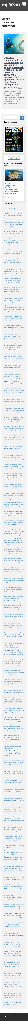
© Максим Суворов (11, 390)
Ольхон (15, 629)
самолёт (9, 886)
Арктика (13, 493)
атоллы (8, 724)
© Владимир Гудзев (15, 336)
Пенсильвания (19, 636)
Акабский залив (12, 473)
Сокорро (12, 672)
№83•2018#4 (18, 986)
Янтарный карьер (10, 717)
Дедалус (8, 538)
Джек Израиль (12, 538)
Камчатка (19, 562)
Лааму (10, 585)
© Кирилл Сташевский (12, 379)
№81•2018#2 (6, 986)
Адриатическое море (15, 471)
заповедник (14, 762)
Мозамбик (19, 612)
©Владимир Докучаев (8, 338)
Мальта (16, 600)
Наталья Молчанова (17, 616)
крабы (14, 773)
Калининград (6, 562)
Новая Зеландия (11, 621)
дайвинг (17, 753)
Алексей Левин (6, 477)
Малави (22, 594)
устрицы (7, 911)
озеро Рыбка (10, 813)
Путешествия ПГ (13, 645)
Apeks (18, 220)
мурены (22, 793)
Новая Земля (16, 621)
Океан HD (9, 627)
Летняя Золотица (10, 589)
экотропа (8, 924)
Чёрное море (11, 701)
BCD (11, 226)
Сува (10, 677)
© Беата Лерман (21, 320)
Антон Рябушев (20, 491)
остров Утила (9, 836)
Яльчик (5, 717)
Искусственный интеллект (9, 556)
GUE (22, 238)
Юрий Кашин (14, 715)
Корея (23, 576)
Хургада (9, 699)
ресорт (17, 877)
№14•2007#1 (18, 940)
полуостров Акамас (7, 866)
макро (19, 778)
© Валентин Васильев (17, 325)
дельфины (12, 755)
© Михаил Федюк (10, 401)
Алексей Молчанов (8, 480)
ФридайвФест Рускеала (19, 694)
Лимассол (21, 589)
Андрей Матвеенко (7, 488)
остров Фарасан (15, 836)
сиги (8, 893)
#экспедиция (6, 213)
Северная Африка (17, 663)
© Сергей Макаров (18, 441)
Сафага (15, 661)
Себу (23, 661)
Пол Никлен (6, 643)
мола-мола (13, 784)
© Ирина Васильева (17, 374)
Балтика (12, 502)
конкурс (14, 771)
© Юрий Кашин (14, 464)
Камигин (15, 562)
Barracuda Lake (7, 226)
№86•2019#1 (18, 989)
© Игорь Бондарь (19, 369)
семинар (12, 891)
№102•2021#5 (18, 1000)
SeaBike (13, 260)
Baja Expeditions (19, 224)
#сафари (6, 211)
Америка (7, 486)
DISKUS (19, 231)
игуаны (18, 762)
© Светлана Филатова (8, 435)
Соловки (16, 672)
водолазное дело (7, 735)
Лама (12, 587)
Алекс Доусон (6, 475)
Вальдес (22, 515)
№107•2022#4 (13, 1004)
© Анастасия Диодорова (13, 298)
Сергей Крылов (10, 668)
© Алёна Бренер (14, 296)
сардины (20, 886)
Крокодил (17, 580)
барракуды (15, 726)
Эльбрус (13, 710)
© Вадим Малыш (9, 325)
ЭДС (7, 710)
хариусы (13, 915)
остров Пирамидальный (12, 831)
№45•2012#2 (11, 962)
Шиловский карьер (19, 706)
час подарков (9, 917)
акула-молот (15, 721)
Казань (9, 560)
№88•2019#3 (12, 991)
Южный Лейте (21, 712)
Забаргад (21, 547)
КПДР (14, 558)
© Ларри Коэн (17, 386)
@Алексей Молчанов (11, 215)
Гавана (9, 524)
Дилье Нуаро (19, 540)
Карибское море (10, 567)
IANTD (16, 240)
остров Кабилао (11, 820)
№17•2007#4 (18, 942)
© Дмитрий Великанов (16, 354)
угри (4, 911)
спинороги (6, 902)
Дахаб (5, 538)
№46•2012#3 (17, 962)
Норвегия (6, 625)
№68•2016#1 (17, 975)
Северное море (15, 665)
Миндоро (14, 609)
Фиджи (14, 690)
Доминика (13, 542)
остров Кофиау (16, 822)
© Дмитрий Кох (15, 356)
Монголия (5, 614)
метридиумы (16, 782)
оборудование (18, 802)
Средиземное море (18, 674)
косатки (21, 771)
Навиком (11, 616)
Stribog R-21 (11, 264)
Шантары (6, 703)
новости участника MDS (19, 800)
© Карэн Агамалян (12, 376)
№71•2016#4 (19, 977)
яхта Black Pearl (17, 928)
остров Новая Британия (14, 829)
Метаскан (5, 609)
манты (14, 780)
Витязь (7, 520)
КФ (16, 558)
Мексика (12, 607)
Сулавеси (16, 677)
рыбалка (16, 884)
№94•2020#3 (12, 995)
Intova (22, 240)
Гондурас (15, 529)
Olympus (16, 253)
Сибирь (21, 668)
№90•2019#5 (6, 993)
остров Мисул (13, 827)
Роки (10, 656)
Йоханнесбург (10, 558)
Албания (20, 473)
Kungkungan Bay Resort (15, 244)
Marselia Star (14, 247)
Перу (15, 638)
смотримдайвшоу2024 (8, 895)
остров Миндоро (7, 827)
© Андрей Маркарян (15, 307)
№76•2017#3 (11, 982)
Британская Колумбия (18, 513)
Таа (19, 677)
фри (11, 913)
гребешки (12, 746)
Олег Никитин (10, 629)
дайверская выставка (9, 752)
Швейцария (17, 703)
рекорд (14, 877)
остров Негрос (6, 829)
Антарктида (10, 491)
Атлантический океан (18, 495)
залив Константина (15, 760)
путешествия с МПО (8, 872)
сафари (6, 888)
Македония (16, 591)
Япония (15, 717)
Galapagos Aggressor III (8, 238)
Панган (16, 634)
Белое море (16, 506)
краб (8, 773)
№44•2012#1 (6, 962)
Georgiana (19, 238)
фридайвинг (16, 913)
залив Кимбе (9, 760)
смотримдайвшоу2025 (9, 897)
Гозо (16, 527)
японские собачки (12, 926)
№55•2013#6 (12, 966)
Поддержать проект (14, 158)
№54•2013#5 (6, 966)
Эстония (22, 710)
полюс (21, 866)
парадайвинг (15, 840)
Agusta (5, 220)
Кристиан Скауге (7, 580)
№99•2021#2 (18, 997)
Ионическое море (12, 553)
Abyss (15, 217)
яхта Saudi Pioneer (17, 935)
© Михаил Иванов (19, 397)
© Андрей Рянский (12, 314)
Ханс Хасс (20, 697)
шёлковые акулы (12, 922)
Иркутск (22, 553)
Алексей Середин (16, 480)
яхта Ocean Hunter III (19, 933)
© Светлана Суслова (20, 433)
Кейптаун (13, 569)
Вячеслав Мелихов (15, 522)
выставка (15, 737)
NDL (14, 251)
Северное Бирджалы (8, 665)
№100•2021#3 (6, 1000)
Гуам (9, 531)
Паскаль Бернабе (10, 636)
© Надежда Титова (12, 403)
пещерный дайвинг (10, 845)
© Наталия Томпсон (12, 406)
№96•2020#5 (18, 995)
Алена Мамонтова (10, 482)
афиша (12, 724)
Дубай (8, 544)
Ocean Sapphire (11, 253)
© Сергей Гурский (7, 439)
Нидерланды (9, 618)
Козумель (22, 569)
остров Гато (15, 818)
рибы (23, 877)
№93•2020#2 (6, 995)
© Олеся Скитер (20, 417)
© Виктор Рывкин (21, 332)
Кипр (19, 569)
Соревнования (21, 672)
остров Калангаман (17, 820)
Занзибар (5, 549)
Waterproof (6, 269)
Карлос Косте (19, 567)
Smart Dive (19, 262)
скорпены (17, 893)
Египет (17, 544)
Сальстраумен (10, 659)
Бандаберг (16, 502)
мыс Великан (6, 796)
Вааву (13, 515)
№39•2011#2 (11, 957)
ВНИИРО (9, 515)
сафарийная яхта (11, 888)
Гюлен (14, 531)
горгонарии (22, 744)
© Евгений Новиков (12, 363)
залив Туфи (9, 762)
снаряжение (18, 897)
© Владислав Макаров (16, 341)
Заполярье (10, 549)
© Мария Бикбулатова (15, 392)
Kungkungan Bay (7, 244)
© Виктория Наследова (8, 334)
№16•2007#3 (12, 942)
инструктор (6, 764)
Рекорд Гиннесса (16, 654)
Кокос (5, 571)
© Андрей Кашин (19, 305)
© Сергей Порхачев (13, 444)
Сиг (4, 670)
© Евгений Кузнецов (14, 360)
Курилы (13, 582)
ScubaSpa (6, 260)
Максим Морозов (11, 594)
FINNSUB (10, 235)
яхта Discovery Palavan (11, 931)
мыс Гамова (11, 796)
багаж (15, 724)
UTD (23, 267)
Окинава (16, 627)
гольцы (18, 744)
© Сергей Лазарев (10, 441)
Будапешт (6, 515)
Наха (22, 616)
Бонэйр (5, 511)
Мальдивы (7, 601)
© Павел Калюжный (10, 424)
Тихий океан (10, 683)
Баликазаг (21, 500)
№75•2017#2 (6, 982)
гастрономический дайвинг (9, 741)
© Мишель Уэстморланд (18, 401)
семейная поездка (7, 891)
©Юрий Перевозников (13, 466)
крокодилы (21, 773)
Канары (5, 565)
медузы (5, 782)
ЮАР (5, 712)
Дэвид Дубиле (12, 544)
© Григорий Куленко (15, 347)
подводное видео (7, 855)
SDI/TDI (9, 260)
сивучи (5, 893)
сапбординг (13, 886)
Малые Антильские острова (18, 596)
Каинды (16, 560)
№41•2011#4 (6, 960)
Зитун (20, 549)
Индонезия (6, 553)
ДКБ (16, 531)
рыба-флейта (12, 884)
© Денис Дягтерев (16, 349)
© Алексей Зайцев (11, 289)
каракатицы (14, 767)
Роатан (7, 656)
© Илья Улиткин (10, 374)
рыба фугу (20, 884)
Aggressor (19, 218)
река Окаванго (17, 875)
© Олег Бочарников (12, 415)
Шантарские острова (18, 701)
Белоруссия (21, 506)
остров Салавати (7, 834)
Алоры (8, 484)
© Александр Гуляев (19, 276)
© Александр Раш (14, 282)
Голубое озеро (10, 529)
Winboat (10, 269)
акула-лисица (10, 721)
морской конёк (15, 793)
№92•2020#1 (18, 993)
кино (23, 767)
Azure (14, 224)
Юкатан (10, 715)
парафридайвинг (7, 843)
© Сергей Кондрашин (15, 439)
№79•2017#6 (12, 984)
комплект (5, 771)
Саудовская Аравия (10, 661)
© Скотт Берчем (18, 446)
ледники (18, 775)
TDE (13, 267)
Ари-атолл (10, 493)
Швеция (21, 703)
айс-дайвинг (8, 719)
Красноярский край (19, 578)
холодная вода (19, 915)
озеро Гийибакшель (7, 807)
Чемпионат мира (18, 699)
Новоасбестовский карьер (9, 623)
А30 (10, 468)
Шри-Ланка (15, 708)
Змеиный (5, 551)
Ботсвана (9, 513)
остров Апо (17, 816)
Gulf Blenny (9, 240)
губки (12, 748)
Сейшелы (5, 668)
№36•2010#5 (12, 955)
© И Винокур (17, 367)
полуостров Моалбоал (15, 866)
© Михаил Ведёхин (11, 397)
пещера (5, 845)
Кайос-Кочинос (21, 560)
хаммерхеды (6, 915)
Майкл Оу (11, 591)
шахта (10, 920)
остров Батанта (10, 818)
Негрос (5, 618)
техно (8, 906)
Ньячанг (12, 625)
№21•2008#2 (18, 944)
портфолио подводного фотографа (12, 868)
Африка (12, 497)
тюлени (22, 908)
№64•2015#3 (12, 973)
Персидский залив (10, 638)
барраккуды (11, 726)
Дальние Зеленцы (11, 535)
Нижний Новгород (15, 618)
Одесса (17, 625)
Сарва (5, 661)
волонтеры (17, 735)
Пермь (5, 638)
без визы (9, 728)
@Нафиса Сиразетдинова (9, 217)
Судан (12, 677)
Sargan (17, 258)
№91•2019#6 (12, 993)
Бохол (12, 513)
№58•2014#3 (12, 969)
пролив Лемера (12, 870)
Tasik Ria (10, 267)
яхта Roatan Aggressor (8, 935)
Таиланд (5, 679)
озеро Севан (15, 813)
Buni (13, 229)
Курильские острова (19, 582)
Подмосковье (21, 641)
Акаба (7, 473)
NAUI (18, 249)
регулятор (18, 872)
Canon (15, 229)
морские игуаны (7, 789)
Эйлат (10, 710)
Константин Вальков (11, 573)
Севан (5, 663)
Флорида (22, 692)
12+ (10, 213)
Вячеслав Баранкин (7, 522)
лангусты (12, 775)
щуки (16, 922)
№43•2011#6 (17, 960)
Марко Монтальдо (12, 605)
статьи (16, 902)
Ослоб (12, 632)
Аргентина (6, 493)
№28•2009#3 (18, 949)
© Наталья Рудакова (12, 408)
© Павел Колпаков (17, 424)
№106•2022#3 (7, 1004)
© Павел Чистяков (20, 426)
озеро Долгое (20, 807)
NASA (16, 249)
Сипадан (19, 670)
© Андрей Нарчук (11, 309)
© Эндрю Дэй (21, 459)
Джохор (11, 540)
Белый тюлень (6, 509)
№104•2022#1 (13, 1002)
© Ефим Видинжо (12, 367)
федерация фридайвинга (14, 911)
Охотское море (7, 634)
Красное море (12, 578)
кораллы (18, 771)
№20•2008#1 (12, 944)
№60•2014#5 (6, 971)
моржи (17, 784)
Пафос (15, 636)
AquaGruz (12, 222)
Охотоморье (19, 632)
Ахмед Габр (16, 497)
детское (15, 755)
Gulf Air (5, 240)
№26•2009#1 (12, 949)
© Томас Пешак (10, 457)
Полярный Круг (11, 643)
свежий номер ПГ (18, 888)
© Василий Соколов (11, 329)
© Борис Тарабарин (15, 323)
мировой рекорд (7, 784)
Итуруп (19, 556)
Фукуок (13, 697)
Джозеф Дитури (7, 540)
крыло (9, 775)
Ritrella (11, 258)
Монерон (10, 614)
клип (18, 769)
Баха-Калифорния (12, 504)
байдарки (18, 724)
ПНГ (10, 634)
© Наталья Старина (20, 408)
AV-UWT (8, 224)
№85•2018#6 (12, 989)
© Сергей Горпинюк (19, 437)
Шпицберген (10, 708)
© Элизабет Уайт (15, 459)
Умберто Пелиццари (7, 688)
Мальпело (12, 600)
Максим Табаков (17, 594)
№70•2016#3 (13, 977)
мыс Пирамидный (11, 798)
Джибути (17, 538)
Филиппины (7, 692)
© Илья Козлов (17, 372)
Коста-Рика (6, 578)
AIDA (16, 220)
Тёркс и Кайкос (14, 686)
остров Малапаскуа (18, 825)
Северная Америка (10, 663)
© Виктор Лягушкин (13, 332)
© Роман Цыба (17, 430)
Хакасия (16, 697)
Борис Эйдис (15, 511)
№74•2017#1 (17, 980)
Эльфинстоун (17, 710)
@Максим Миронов (18, 215)
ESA (8, 235)
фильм (5, 913)
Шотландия (6, 708)
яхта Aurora (11, 928)
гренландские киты (17, 746)
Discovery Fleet (14, 231)
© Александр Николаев (15, 280)
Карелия (5, 567)
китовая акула (6, 769)
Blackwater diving (19, 226)
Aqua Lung (17, 222)
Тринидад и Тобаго (17, 683)
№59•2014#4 (18, 969)
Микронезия (10, 609)
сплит (9, 902)
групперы (9, 748)
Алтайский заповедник (16, 484)
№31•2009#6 (19, 951)
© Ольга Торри (10, 421)
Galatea (15, 238)
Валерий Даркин (17, 515)
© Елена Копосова (13, 365)
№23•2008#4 (12, 946)
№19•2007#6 (6, 944)
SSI (8, 264)
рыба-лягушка (19, 881)
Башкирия (22, 504)
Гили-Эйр (9, 527)
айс (4, 719)
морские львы (14, 791)
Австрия (21, 468)
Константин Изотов (19, 573)
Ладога (15, 585)
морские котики (13, 789)
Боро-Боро (20, 511)
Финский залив (17, 692)
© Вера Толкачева (19, 329)
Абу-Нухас (13, 468)
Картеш (5, 569)
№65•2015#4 (18, 973)
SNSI (23, 262)
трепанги (8, 908)
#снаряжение (12, 211)
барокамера (6, 726)
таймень (22, 904)
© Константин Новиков (15, 383)
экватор (5, 924)
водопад (13, 735)
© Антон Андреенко (19, 318)
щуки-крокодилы (21, 922)
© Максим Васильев (13, 388)
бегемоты (5, 728)
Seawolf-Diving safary (19, 260)
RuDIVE (14, 258)
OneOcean (6, 255)
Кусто (5, 585)
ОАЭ (15, 625)
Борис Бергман (10, 511)
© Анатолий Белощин (12, 300)
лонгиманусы (6, 778)
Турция (9, 686)
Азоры (5, 473)
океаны (8, 816)
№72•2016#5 (6, 980)
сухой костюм (10, 904)
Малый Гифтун (6, 598)
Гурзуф (11, 531)
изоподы (21, 762)
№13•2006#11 (12, 940)
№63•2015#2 (6, 973)
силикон (10, 893)
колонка (21, 769)
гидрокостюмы (7, 744)
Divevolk (13, 233)
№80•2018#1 (17, 984)
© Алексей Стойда (9, 294)
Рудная (16, 656)
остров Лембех (11, 825)
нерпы (13, 800)
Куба (7, 582)
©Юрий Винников (20, 462)
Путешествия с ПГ (8, 652)
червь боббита (15, 917)
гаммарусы (16, 739)
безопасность (14, 728)
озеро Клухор (16, 809)
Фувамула (6, 697)
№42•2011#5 (11, 960)
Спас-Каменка (12, 674)
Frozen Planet (19, 235)
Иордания (18, 553)
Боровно (5, 513)
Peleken (7, 258)
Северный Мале (21, 665)
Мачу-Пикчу (18, 605)
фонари (8, 913)
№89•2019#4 (18, 991)
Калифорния (11, 562)
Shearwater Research (8, 262)
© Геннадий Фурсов (10, 345)
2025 (15, 213)
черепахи (20, 917)
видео (15, 733)
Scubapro (21, 258)
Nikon (21, 251)
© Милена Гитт (11, 394)
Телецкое (11, 681)
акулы (20, 722)
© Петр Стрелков (15, 428)
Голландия (19, 527)
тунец (19, 908)
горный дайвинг (7, 746)
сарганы (17, 886)
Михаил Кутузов (10, 612)
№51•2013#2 (11, 964)
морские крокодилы (20, 789)
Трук (4, 686)
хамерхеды (22, 913)
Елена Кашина (11, 547)
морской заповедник (7, 793)
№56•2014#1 (18, 966)
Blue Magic (10, 229)
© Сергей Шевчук (11, 446)
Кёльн (7, 585)
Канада (23, 562)
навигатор (17, 798)
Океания (12, 627)
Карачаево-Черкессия (19, 565)
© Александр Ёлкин (12, 273)
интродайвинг (15, 764)
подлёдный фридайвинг (12, 864)
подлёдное (14, 861)
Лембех (14, 587)
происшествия (6, 870)
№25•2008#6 (7, 949)
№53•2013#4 (17, 964)
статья (19, 902)
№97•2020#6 (7, 997)
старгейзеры (12, 902)
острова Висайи (10, 838)
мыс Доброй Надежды (18, 796)
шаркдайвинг (6, 920)
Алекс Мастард (12, 475)
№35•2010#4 (6, 955)
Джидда (20, 538)
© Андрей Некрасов (19, 309)
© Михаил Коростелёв (13, 399)
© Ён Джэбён (15, 271)
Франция (13, 694)
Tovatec (15, 267)
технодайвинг (12, 906)
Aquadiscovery (7, 222)
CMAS (5, 231)
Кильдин (16, 569)
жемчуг (5, 760)
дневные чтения (14, 758)
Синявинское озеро (13, 670)
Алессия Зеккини (17, 482)
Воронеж (18, 520)
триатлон (12, 908)
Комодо (16, 571)
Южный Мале (6, 715)
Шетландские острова (8, 706)
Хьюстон (12, 699)
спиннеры (21, 899)
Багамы (8, 500)
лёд (13, 778)
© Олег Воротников (19, 415)
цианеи (5, 917)
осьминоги (10, 840)
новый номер (6, 802)
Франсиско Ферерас (7, 694)
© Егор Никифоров (19, 363)
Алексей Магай (19, 477)
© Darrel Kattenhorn (16, 269)
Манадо (19, 600)
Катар (8, 569)
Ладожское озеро (20, 585)
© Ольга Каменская (14, 419)
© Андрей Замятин (12, 305)
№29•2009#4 (7, 951)
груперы (5, 748)
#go (5, 208)
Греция (19, 529)
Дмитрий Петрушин (7, 542)
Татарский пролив (14, 679)
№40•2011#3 (17, 957)
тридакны (16, 908)
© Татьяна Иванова (15, 455)
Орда (20, 629)
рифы (5, 879)
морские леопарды (7, 791)
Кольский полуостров (10, 571)
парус (11, 843)
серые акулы (20, 891)
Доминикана (17, 542)
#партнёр (18, 208)
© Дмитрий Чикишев (19, 358)
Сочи (8, 674)
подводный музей (7, 859)
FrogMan (14, 235)
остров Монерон (19, 827)
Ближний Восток (19, 509)
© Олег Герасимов (13, 417)
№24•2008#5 (18, 946)
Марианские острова (8, 603)
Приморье (21, 643)
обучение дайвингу (7, 805)
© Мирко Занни (17, 394)
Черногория (6, 701)
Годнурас (13, 527)
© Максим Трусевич (19, 390)
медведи (22, 780)
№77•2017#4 (17, 982)
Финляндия (12, 692)
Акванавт (17, 473)
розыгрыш (8, 879)
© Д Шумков (10, 349)
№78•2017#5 (6, 984)
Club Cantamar (20, 229)
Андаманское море (13, 486)
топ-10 (5, 908)
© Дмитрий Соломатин (10, 358)
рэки (5, 886)
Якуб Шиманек (20, 715)
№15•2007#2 (7, 942)
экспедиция (6, 926)
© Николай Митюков (13, 412)
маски (17, 780)
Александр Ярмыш (18, 475)
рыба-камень (18, 879)
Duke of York (20, 233)
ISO (5, 242)
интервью (10, 764)
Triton (19, 267)
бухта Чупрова (11, 733)
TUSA (21, 267)
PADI (14, 255)
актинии (5, 721)
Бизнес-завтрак (12, 509)
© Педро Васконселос (8, 428)
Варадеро (5, 518)
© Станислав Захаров (16, 448)
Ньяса (9, 625)
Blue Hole (5, 229)
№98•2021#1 (12, 997)
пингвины (16, 845)
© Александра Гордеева (14, 287)
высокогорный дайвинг (8, 737)
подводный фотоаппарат (15, 859)
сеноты (16, 891)
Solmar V (5, 264)
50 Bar (12, 213)
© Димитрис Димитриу (20, 352)
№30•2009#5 (13, 951)
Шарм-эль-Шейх (11, 703)
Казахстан (12, 560)
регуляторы (6, 875)
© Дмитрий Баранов (7, 354)
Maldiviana (8, 247)
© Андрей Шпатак (14, 316)
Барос (7, 504)
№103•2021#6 (6, 1002)
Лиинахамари (16, 589)
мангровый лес (6, 780)
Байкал (12, 500)
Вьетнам (22, 520)
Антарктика (15, 491)
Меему (8, 607)
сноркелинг (6, 899)
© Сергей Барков (15, 435)
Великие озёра (10, 518)
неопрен (9, 800)
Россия (13, 656)
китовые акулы (12, 769)
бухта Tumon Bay (10, 730)
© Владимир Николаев (16, 338)
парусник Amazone (16, 843)
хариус (10, 915)
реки (12, 877)
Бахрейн (17, 504)
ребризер (14, 872)
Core (7, 231)
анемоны (5, 724)
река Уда (9, 877)
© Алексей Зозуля (18, 289)
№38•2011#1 (6, 957)
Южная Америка (9, 712)
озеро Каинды (6, 809)
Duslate (5, 235)
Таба (21, 677)
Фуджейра (10, 697)
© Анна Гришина (12, 318)
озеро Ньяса (16, 811)
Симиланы (7, 670)
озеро (15, 805)
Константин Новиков (7, 576)
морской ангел (19, 791)
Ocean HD (6, 253)
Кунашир (10, 582)
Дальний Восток (18, 535)
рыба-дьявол (13, 879)
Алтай (11, 484)
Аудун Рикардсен (7, 497)
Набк (8, 616)
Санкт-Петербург (20, 659)
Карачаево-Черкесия (11, 565)
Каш (10, 569)
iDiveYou (19, 240)
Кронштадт (22, 580)
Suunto (15, 264)
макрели (16, 778)
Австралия (18, 468)
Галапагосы (14, 524)
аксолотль (19, 719)
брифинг (5, 730)
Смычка (9, 672)
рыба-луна (14, 881)
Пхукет (15, 652)
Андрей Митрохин (14, 488)
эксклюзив (13, 924)
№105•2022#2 (19, 1002)
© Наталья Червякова (16, 410)
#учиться (18, 211)
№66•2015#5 (6, 975)
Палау (13, 634)
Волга (15, 520)
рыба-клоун (10, 881)
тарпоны (5, 906)
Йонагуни (5, 558)
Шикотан (14, 706)
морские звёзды (21, 787)
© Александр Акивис (20, 273)
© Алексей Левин (16, 291)
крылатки (6, 775)
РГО (17, 652)
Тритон (22, 683)
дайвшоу (7, 756)
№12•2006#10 (7, 940)
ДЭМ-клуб (20, 531)
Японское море (20, 717)
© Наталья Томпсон (7, 410)
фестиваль (21, 911)
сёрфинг (19, 904)
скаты (13, 893)
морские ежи (9, 787)
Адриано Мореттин (7, 471)
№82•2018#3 (12, 986)
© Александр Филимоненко (12, 285)
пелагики (22, 843)
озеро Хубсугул (21, 813)
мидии (20, 782)
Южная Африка (15, 712)
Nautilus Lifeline (10, 251)
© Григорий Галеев (7, 347)
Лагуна (12, 585)
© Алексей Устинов (17, 294)
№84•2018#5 (6, 989)
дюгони (18, 758)
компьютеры (10, 771)
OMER (20, 253)
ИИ (8, 551)
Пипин (17, 641)
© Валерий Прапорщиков (14, 327)
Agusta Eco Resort (11, 220)
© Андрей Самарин (19, 314)
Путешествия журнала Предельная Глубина (12, 649)
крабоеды (10, 773)
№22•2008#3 (6, 946)
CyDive (10, 231)
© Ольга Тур (16, 421)
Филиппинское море (20, 690)
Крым (5, 582)
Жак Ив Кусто (16, 547)
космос (5, 773)
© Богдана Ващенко (7, 323)
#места (12, 208)
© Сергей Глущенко (11, 437)
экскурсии (17, 924)
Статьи (20, 88)
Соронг (5, 674)
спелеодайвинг (16, 899)
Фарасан (15, 688)
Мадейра (7, 591)
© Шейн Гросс (16, 457)
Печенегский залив (12, 641)
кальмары (9, 767)
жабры (21, 758)
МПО (5, 591)
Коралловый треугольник (16, 576)
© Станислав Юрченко (18, 450)
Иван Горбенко (12, 551)
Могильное (15, 612)
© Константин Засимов (15, 381)
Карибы (15, 567)
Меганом (5, 607)
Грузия (22, 529)
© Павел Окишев (13, 426)
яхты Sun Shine (15, 937)
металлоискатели (10, 782)
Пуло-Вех (6, 645)
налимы (20, 798)
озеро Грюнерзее (14, 807)
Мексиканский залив (18, 607)
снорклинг (10, 899)
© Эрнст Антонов (7, 462)
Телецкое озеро (16, 681)
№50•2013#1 (6, 964)
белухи (18, 728)
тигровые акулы (18, 906)
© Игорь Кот (11, 372)
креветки (17, 773)
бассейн (19, 726)
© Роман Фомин (11, 430)
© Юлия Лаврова (14, 462)
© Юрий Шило (6, 468)
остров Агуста (12, 816)
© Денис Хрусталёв (11, 352)
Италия (16, 556)
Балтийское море (7, 502)
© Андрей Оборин (14, 311)
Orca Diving (10, 255)
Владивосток (11, 520)
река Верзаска (11, 875)
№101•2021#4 (12, 1000)
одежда (12, 805)
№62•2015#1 (18, 971)
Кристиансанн (13, 580)
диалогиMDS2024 (7, 758)
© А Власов (6, 273)
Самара (15, 659)
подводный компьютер (19, 857)
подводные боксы (11, 857)
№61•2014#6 (12, 971)
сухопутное (15, 904)
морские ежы (14, 787)
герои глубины (18, 742)
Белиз (12, 506)
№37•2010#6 (18, 955)
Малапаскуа (10, 596)
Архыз (8, 495)
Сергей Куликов (17, 668)
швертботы (14, 920)
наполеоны (6, 800)
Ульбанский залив (20, 686)
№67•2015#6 (12, 975)
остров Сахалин (14, 834)
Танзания (9, 679)
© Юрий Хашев (21, 466)
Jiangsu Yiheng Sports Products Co (14, 242)
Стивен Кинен (6, 677)
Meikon (18, 247)
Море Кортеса (15, 614)
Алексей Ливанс (13, 477)
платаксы (17, 847)
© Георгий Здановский (19, 345)
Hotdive (13, 240)
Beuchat (13, 226)
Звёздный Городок (15, 549)
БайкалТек (17, 500)
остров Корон (10, 822)
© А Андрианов (21, 271)
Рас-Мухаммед (10, 654)
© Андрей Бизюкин (12, 302)
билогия (21, 728)
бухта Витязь (16, 730)
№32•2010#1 (6, 953)
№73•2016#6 (12, 980)
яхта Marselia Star (11, 933)
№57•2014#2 (6, 969)
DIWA (16, 233)
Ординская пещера (7, 632)
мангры (11, 780)
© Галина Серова (14, 343)
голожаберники (13, 744)
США (19, 656)
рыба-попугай (6, 884)
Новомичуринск (17, 623)
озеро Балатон (19, 805)
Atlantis (22, 222)
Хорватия (5, 699)
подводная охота (11, 850)
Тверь (8, 681)
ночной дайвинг (12, 802)
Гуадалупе (6, 531)
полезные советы (20, 864)
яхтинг (10, 937)
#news (7, 208)
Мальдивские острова (14, 598)
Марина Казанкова (15, 603)
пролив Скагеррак (19, 870)
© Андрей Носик (7, 311)
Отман (15, 632)
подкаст (10, 861)
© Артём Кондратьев (13, 320)
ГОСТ (7, 524)
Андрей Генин (19, 486)
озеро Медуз (10, 811)
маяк (20, 780)
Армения (17, 493)
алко (23, 721)
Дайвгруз (9, 533)
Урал (13, 688)
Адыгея (20, 471)
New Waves (18, 251)
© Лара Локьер (11, 386)
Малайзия (5, 596)
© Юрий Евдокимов (7, 464)
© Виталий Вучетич (16, 334)
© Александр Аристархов (9, 276)
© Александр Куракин (16, 278)
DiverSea (9, 233)
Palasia (16, 255)
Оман (18, 629)
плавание (13, 847)
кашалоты (18, 767)
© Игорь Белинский (11, 369)
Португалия (17, 643)
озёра (5, 816)
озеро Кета (11, 809)
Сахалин (19, 661)
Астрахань (12, 495)
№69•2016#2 (7, 977)
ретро (21, 877)
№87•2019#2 (6, 991)
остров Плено (19, 831)
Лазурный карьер (7, 587)
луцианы (10, 778)
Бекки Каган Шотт (7, 506)
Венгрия (15, 518)
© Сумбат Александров (16, 453)
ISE (4, 242)
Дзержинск (15, 540)
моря (19, 793)
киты (16, 769)
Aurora (5, 224)
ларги (15, 775)
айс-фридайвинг (14, 719)
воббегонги (19, 733)
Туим (7, 686)
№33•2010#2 (12, 953)
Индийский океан (18, 551)
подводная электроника (17, 852)
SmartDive (14, 262)
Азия (23, 471)
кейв (21, 767)
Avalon (11, 224)
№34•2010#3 (18, 953)
